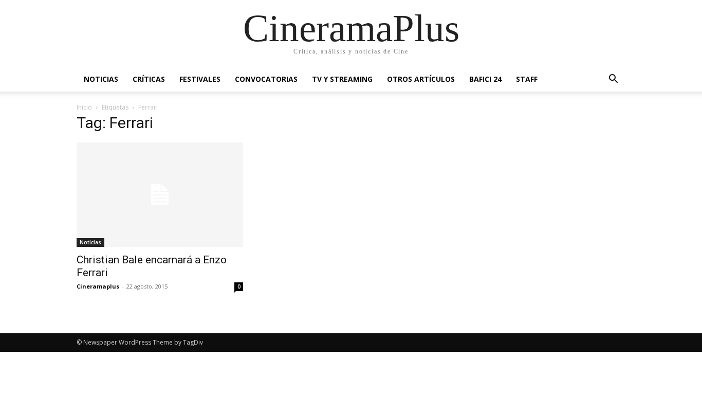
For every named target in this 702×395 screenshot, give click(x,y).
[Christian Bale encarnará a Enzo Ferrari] (160, 194)
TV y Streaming (342, 79)
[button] (613, 80)
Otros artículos (421, 79)
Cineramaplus (98, 286)
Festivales (199, 79)
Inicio (84, 107)
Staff (527, 79)
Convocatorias (266, 79)
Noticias (101, 79)
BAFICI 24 (485, 79)
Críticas (149, 79)
